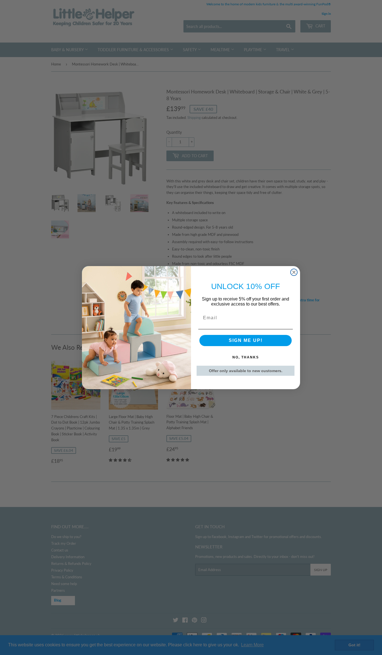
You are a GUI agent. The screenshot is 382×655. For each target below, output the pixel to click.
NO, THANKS (245, 357)
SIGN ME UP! (246, 340)
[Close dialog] (294, 272)
